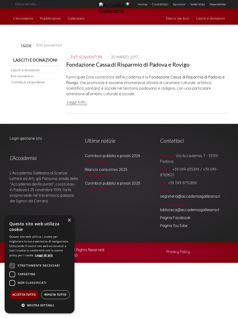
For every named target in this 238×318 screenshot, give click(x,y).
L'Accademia (23, 18)
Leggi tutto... (77, 102)
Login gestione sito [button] (26, 138)
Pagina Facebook (175, 217)
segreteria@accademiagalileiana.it (190, 196)
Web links (197, 4)
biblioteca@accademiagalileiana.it (189, 209)
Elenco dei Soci (177, 18)
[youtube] (67, 2)
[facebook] (61, 2)
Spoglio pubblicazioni (208, 33)
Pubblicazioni (50, 18)
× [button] (69, 220)
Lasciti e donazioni (210, 18)
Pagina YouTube (173, 225)
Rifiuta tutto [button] (55, 295)
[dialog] (39, 264)
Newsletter (218, 4)
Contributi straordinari (28, 82)
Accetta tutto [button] (24, 295)
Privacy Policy (177, 251)
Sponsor (179, 4)
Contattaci (160, 4)
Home (142, 4)
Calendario (76, 18)
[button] (39, 305)
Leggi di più (44, 255)
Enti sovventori (22, 76)
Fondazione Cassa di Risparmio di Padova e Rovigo (127, 64)
